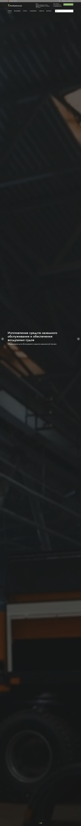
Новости (41, 11)
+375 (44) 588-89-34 (57, 6)
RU (59, 1)
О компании (33, 11)
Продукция (17, 11)
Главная (10, 11)
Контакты (48, 11)
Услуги (24, 11)
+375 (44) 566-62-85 (57, 5)
